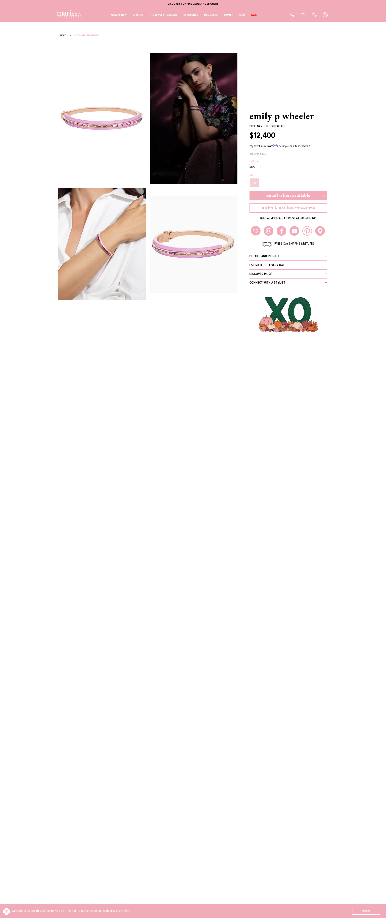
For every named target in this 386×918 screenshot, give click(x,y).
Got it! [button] (366, 910)
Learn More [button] (123, 911)
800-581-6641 (308, 218)
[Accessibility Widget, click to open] (6, 911)
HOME (63, 35)
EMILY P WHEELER (281, 116)
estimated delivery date (267, 265)
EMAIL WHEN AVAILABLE (288, 196)
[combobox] (288, 15)
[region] (193, 4)
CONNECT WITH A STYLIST (267, 283)
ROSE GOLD (256, 167)
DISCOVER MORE (260, 274)
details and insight (264, 256)
